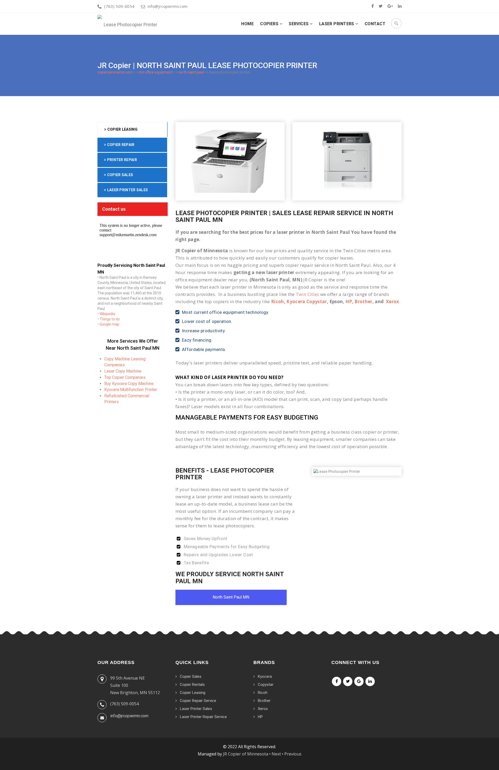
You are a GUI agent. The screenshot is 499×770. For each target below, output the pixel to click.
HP (348, 301)
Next (276, 754)
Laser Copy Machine (122, 371)
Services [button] (299, 23)
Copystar (265, 684)
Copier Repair (120, 145)
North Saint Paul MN (231, 597)
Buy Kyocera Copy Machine (129, 383)
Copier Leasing (121, 129)
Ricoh (277, 301)
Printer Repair (121, 160)
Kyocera (265, 676)
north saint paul (191, 72)
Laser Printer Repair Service (203, 717)
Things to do (110, 319)
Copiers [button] (270, 23)
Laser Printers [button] (337, 23)
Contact (375, 23)
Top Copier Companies (125, 377)
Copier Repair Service (198, 701)
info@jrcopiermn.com (168, 6)
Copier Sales (119, 175)
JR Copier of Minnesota (245, 754)
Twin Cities (307, 294)
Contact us (114, 209)
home (247, 23)
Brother (363, 301)
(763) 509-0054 (119, 6)
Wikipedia (107, 314)
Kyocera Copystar (306, 301)
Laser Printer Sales (127, 190)
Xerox (392, 301)
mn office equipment (156, 72)
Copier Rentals (192, 684)
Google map (109, 324)
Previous (292, 754)
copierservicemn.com (115, 72)
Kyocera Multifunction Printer (130, 389)
